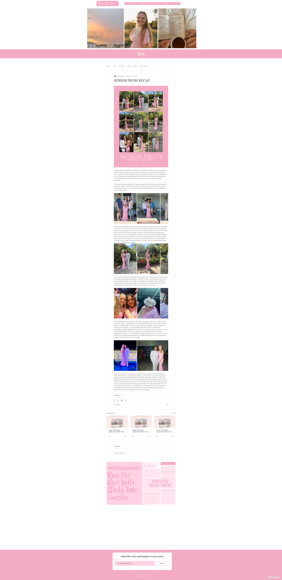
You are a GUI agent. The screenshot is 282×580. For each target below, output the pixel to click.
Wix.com (148, 577)
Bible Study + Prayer (144, 66)
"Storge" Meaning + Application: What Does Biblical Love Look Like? (164, 431)
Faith (114, 66)
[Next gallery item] (166, 208)
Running (129, 66)
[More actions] (167, 76)
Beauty (135, 66)
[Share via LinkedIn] (121, 400)
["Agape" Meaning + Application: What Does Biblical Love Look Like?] (117, 422)
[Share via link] (125, 400)
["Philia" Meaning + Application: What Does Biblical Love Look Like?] (141, 422)
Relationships (121, 66)
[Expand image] (125, 208)
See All (174, 412)
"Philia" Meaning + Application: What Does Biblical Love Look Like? (140, 431)
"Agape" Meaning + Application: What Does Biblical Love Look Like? (116, 431)
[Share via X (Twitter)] (118, 400)
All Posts (108, 66)
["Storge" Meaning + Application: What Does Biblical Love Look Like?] (164, 422)
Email (116, 559)
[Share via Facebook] (114, 400)
